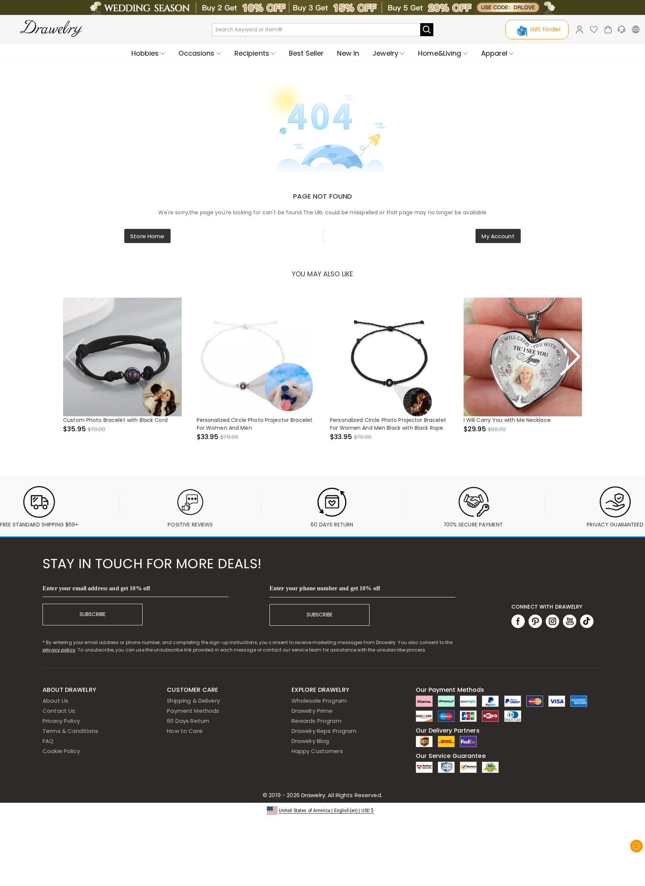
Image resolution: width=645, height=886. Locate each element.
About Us (55, 701)
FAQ (48, 741)
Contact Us (59, 711)
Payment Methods (193, 711)
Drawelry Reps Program (324, 731)
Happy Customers (317, 751)
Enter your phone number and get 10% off (324, 588)
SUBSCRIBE (93, 614)
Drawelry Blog (310, 741)
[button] (322, 810)
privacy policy (59, 650)
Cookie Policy (61, 751)
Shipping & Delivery (193, 701)
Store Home (147, 236)
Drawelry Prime (312, 711)
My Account (498, 236)
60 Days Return (188, 721)
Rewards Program (317, 721)
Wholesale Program (319, 701)
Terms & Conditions (70, 731)
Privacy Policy (61, 721)
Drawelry (341, 795)
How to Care (184, 731)
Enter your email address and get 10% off (96, 588)
